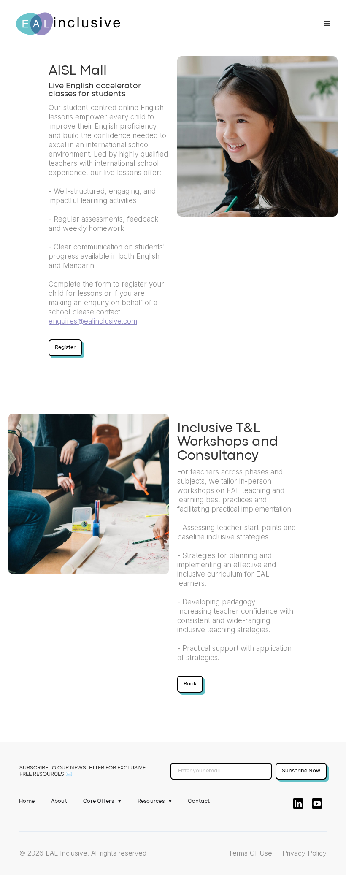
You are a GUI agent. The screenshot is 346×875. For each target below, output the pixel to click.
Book (190, 684)
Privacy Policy (304, 853)
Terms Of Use (250, 853)
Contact (199, 801)
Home (27, 801)
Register (65, 347)
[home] (67, 23)
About (59, 801)
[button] (327, 24)
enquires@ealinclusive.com (93, 321)
